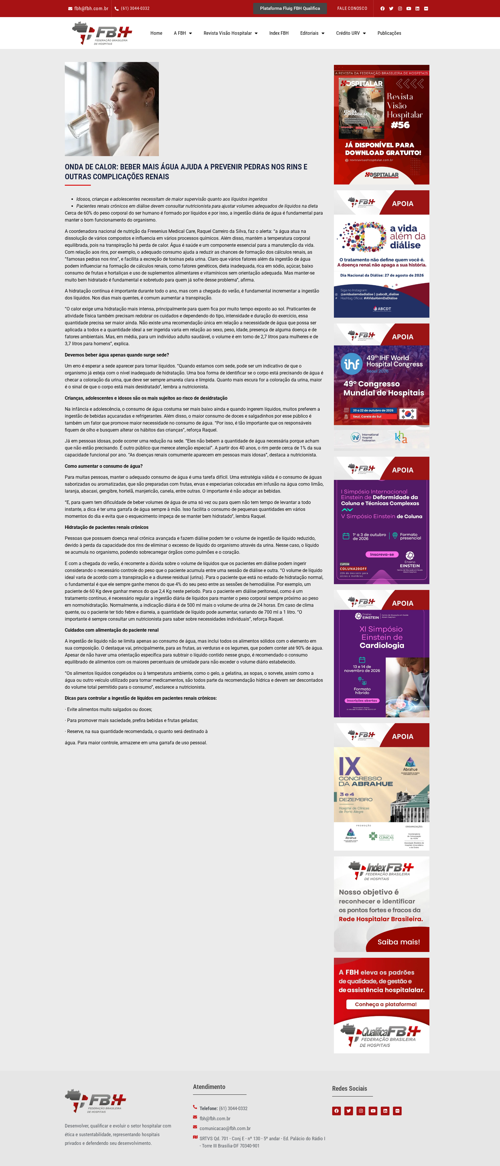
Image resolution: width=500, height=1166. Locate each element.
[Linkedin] (417, 8)
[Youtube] (408, 8)
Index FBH (279, 33)
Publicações (389, 33)
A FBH (180, 33)
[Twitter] (391, 8)
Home (156, 33)
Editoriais (309, 33)
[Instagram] (400, 8)
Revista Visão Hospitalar (228, 33)
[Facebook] (382, 8)
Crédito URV (348, 33)
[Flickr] (426, 8)
